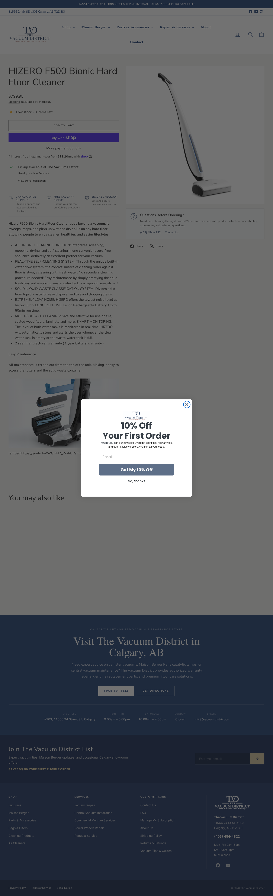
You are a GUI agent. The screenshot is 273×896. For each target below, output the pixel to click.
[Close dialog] (186, 404)
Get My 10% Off (137, 470)
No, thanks (136, 481)
